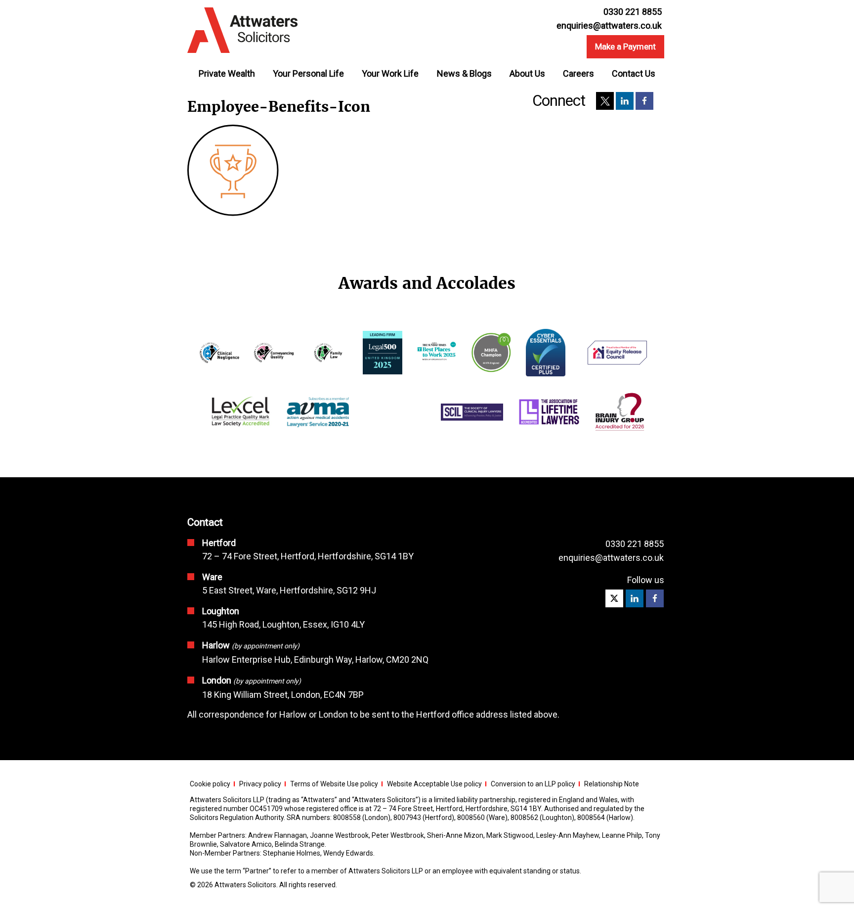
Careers (578, 73)
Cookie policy (210, 784)
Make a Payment (625, 46)
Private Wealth (227, 73)
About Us (527, 73)
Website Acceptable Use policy (434, 784)
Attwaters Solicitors (245, 885)
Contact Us (633, 73)
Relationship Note (611, 784)
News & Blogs (464, 73)
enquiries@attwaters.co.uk (609, 25)
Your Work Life (390, 73)
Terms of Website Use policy (334, 784)
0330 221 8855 (634, 544)
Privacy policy (260, 784)
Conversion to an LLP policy (533, 784)
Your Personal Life (308, 73)
